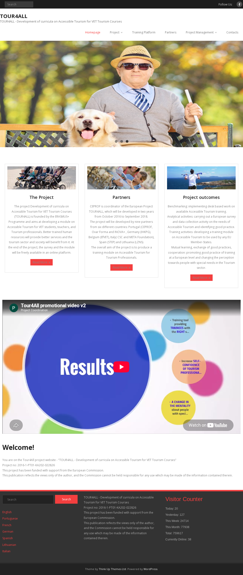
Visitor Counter (184, 499)
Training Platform (143, 32)
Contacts (232, 32)
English (7, 512)
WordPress (150, 569)
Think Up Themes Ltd (112, 569)
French (6, 525)
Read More (40, 262)
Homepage (92, 32)
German (7, 531)
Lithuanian (9, 545)
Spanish (7, 538)
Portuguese (10, 518)
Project (114, 32)
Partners (170, 32)
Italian (6, 551)
